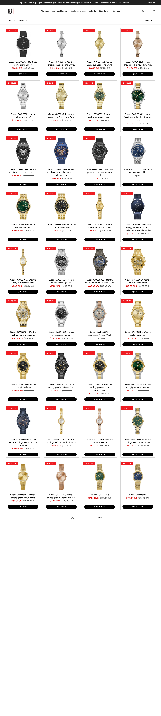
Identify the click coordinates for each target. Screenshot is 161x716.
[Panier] (153, 11)
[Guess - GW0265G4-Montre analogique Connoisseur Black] (61, 366)
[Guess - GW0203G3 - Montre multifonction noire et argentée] (23, 151)
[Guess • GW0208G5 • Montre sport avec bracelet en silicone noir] (99, 151)
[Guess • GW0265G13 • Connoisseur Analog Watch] (99, 313)
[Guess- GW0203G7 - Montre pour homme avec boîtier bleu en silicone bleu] (61, 151)
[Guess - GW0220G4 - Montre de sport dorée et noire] (61, 206)
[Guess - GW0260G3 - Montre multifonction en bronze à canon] (99, 261)
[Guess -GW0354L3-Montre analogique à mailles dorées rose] (61, 476)
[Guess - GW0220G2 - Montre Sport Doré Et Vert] (23, 206)
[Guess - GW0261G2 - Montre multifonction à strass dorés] (23, 313)
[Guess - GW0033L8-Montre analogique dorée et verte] (99, 96)
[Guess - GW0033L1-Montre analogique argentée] (23, 96)
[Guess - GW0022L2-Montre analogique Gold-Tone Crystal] (99, 43)
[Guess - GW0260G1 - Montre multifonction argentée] (61, 261)
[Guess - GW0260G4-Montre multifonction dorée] (138, 261)
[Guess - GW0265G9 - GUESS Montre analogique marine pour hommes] (23, 421)
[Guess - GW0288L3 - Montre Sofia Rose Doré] (99, 421)
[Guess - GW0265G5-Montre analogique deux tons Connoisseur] (99, 366)
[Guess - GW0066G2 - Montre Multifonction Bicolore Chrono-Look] (138, 96)
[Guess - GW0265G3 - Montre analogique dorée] (23, 366)
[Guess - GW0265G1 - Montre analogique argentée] (61, 313)
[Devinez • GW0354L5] (99, 476)
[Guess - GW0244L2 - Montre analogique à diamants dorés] (99, 206)
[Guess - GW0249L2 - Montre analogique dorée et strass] (23, 261)
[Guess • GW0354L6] (138, 476)
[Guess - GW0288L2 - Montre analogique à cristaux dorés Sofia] (61, 421)
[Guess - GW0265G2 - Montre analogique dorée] (138, 313)
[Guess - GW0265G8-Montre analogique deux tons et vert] (138, 366)
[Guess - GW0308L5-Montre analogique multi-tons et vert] (138, 421)
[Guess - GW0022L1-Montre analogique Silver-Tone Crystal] (61, 43)
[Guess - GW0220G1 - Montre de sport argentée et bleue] (138, 151)
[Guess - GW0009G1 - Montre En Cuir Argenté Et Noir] (23, 43)
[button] (44, 11)
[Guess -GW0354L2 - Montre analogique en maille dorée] (23, 476)
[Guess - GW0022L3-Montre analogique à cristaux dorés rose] (138, 43)
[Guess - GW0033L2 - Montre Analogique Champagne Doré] (61, 96)
